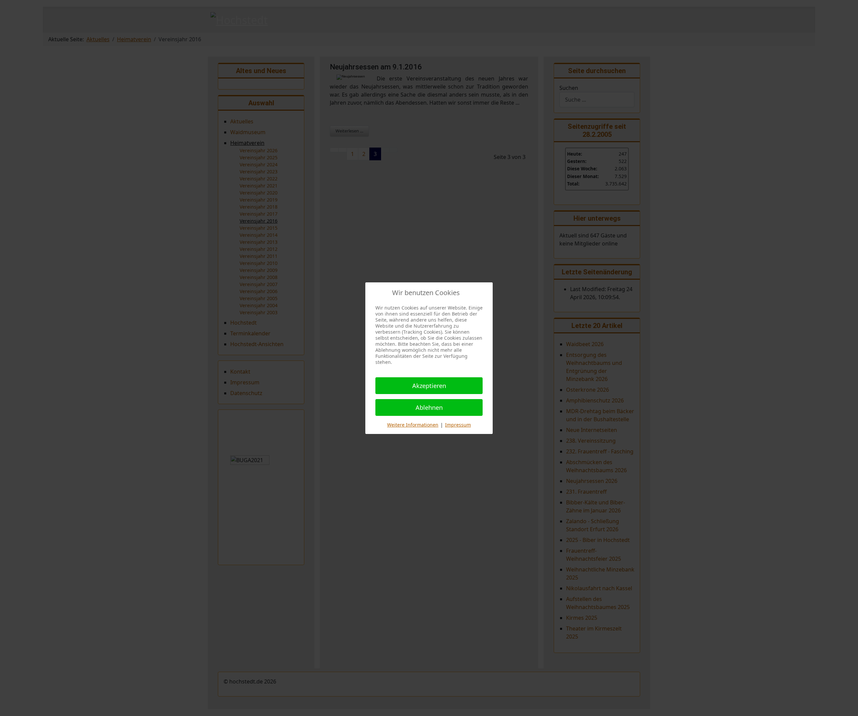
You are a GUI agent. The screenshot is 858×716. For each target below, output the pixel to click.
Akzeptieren (429, 386)
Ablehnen (429, 407)
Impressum (458, 425)
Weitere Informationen (412, 425)
